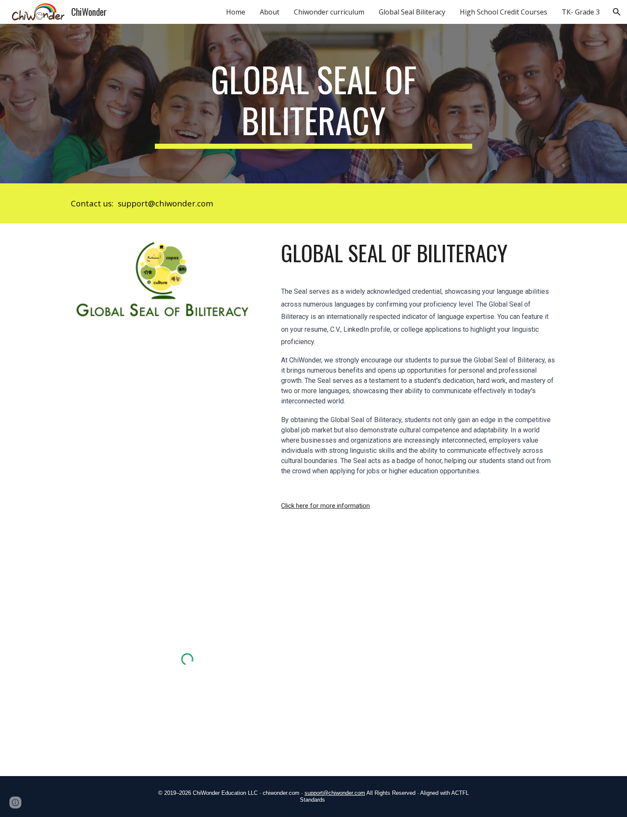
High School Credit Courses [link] (503, 12)
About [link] (269, 12)
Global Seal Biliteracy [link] (412, 12)
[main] (313, 103)
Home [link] (235, 12)
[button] (617, 12)
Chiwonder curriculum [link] (329, 12)
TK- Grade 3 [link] (581, 12)
